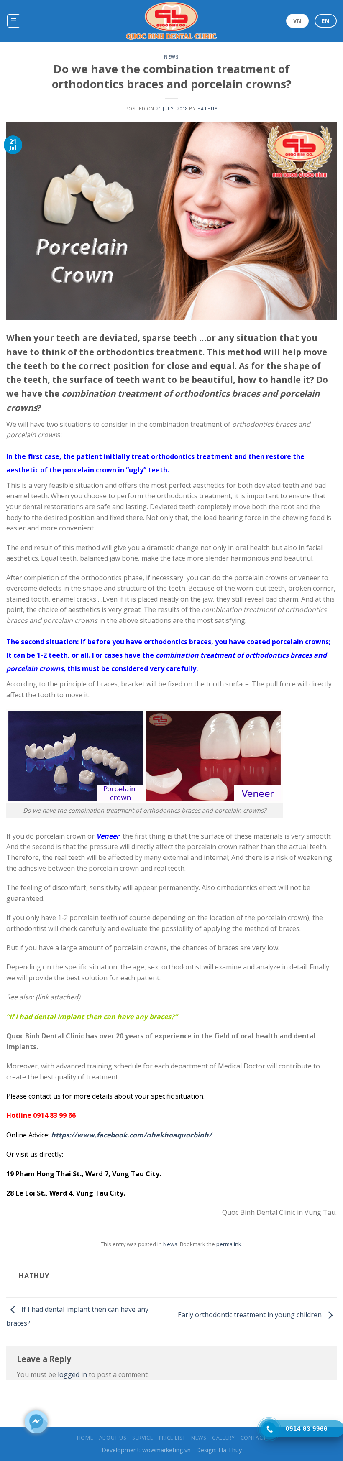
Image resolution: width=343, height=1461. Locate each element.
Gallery (223, 1437)
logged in (72, 1374)
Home (85, 1437)
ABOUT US (113, 1437)
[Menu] (14, 21)
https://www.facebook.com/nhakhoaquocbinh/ (131, 1135)
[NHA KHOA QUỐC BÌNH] (172, 21)
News (171, 57)
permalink (228, 1244)
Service (142, 1437)
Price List (172, 1437)
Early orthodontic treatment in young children (250, 1314)
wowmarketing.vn (166, 1450)
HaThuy (207, 108)
